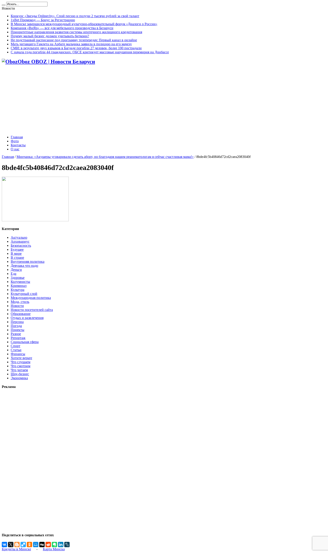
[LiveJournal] (67, 544)
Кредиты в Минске (16, 549)
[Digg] (42, 544)
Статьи (16, 350)
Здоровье (18, 278)
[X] (10, 544)
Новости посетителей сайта (32, 310)
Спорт (15, 346)
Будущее (17, 249)
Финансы (18, 354)
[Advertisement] (164, 100)
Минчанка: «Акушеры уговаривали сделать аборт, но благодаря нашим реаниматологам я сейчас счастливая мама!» (105, 157)
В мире (16, 253)
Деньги (16, 269)
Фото (15, 141)
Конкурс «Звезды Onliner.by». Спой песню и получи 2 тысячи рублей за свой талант (75, 16)
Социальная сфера (25, 342)
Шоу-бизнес (20, 374)
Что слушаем (20, 362)
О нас (15, 149)
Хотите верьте (21, 358)
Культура (17, 290)
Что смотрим (20, 366)
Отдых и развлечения (27, 318)
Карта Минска (54, 549)
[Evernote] (54, 544)
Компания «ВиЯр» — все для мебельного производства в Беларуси (62, 28)
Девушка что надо (24, 265)
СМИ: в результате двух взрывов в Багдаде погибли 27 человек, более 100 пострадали (76, 48)
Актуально (19, 237)
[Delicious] (23, 544)
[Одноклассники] (29, 544)
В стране (17, 257)
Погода (16, 326)
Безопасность (21, 245)
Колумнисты (20, 282)
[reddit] (48, 544)
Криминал (19, 286)
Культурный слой (24, 294)
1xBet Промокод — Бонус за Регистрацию (43, 20)
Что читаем (19, 370)
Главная (17, 137)
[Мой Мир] (35, 544)
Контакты (18, 145)
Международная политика (31, 298)
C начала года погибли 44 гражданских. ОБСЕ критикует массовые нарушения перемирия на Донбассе (90, 52)
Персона (17, 322)
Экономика (19, 378)
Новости (17, 306)
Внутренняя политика (27, 261)
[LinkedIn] (60, 544)
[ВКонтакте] (4, 544)
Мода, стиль (20, 302)
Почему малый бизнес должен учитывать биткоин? (50, 36)
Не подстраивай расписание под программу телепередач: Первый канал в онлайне (74, 40)
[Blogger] (17, 544)
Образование (21, 314)
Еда (13, 273)
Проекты (17, 330)
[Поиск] (3, 5)
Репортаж (18, 338)
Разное (16, 334)
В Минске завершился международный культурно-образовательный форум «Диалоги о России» (84, 24)
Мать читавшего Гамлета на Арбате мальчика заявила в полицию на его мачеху (71, 44)
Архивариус (20, 241)
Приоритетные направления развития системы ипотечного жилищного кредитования (76, 32)
